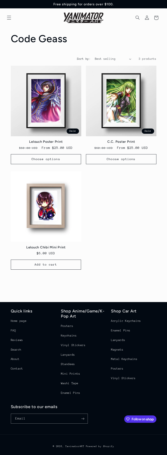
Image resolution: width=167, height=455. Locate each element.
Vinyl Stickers (73, 345)
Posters (67, 326)
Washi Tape (69, 383)
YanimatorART (74, 446)
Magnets (117, 349)
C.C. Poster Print (121, 142)
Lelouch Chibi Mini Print (46, 247)
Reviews (17, 340)
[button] (9, 17)
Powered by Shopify (100, 446)
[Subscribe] (82, 419)
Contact (17, 368)
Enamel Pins (70, 392)
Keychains (69, 335)
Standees (68, 364)
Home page (19, 320)
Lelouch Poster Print (46, 142)
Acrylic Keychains (126, 320)
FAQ (13, 330)
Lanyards (68, 354)
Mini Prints (70, 373)
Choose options (46, 159)
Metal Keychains (124, 359)
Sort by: (84, 58)
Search (16, 349)
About (15, 359)
